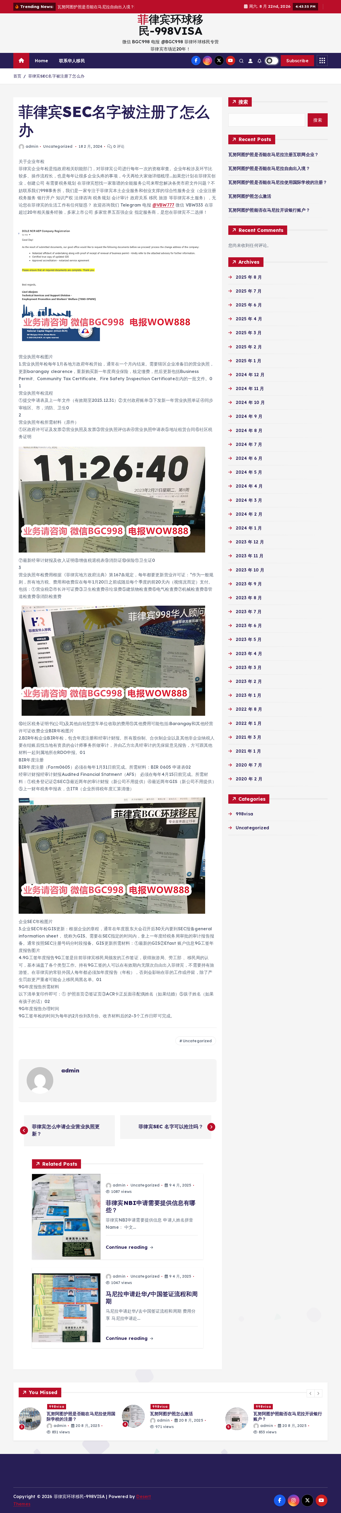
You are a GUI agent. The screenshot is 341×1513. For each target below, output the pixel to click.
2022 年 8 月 (249, 709)
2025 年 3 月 (249, 332)
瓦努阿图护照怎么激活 (249, 196)
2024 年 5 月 (249, 472)
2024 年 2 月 (249, 514)
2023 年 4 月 (249, 653)
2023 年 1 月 (249, 695)
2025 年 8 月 (249, 277)
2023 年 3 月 (249, 667)
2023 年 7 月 (249, 611)
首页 (17, 76)
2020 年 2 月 (249, 778)
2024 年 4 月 (249, 486)
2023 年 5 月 (249, 639)
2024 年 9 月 (249, 416)
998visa (244, 813)
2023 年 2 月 (249, 681)
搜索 (243, 102)
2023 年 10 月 (250, 570)
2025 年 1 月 (249, 360)
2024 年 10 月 (250, 402)
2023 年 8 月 (249, 597)
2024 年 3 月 (249, 500)
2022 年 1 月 (249, 723)
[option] (67, 1416)
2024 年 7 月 (249, 444)
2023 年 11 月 (250, 555)
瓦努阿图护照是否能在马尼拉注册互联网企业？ (273, 154)
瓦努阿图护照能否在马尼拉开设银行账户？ (269, 210)
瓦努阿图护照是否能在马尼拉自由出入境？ (269, 168)
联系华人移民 (72, 60)
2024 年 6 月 (249, 458)
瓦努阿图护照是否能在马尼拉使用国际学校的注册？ (277, 182)
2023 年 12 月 (250, 541)
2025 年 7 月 (249, 291)
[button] (311, 1393)
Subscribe (297, 60)
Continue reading (127, 1247)
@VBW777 (163, 205)
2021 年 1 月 (248, 751)
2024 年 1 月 (249, 528)
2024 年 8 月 (249, 430)
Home (41, 60)
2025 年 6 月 (249, 305)
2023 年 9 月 (249, 583)
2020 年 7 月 (249, 765)
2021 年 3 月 (249, 737)
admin (32, 146)
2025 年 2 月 (249, 346)
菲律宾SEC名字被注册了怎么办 (56, 76)
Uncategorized (57, 146)
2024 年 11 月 (250, 388)
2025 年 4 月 (249, 318)
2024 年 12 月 (250, 374)
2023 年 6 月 (249, 625)
